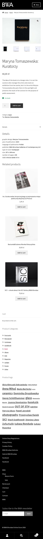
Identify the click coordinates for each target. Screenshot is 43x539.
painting (34, 406)
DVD (5, 356)
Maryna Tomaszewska (12, 117)
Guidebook (7, 345)
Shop (4, 474)
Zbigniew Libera (32, 419)
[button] (37, 20)
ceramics (7, 393)
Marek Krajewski (8, 407)
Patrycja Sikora (8, 410)
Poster (6, 366)
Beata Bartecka (24, 389)
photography (10, 415)
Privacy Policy (7, 442)
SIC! (4, 419)
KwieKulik (33, 402)
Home (6, 12)
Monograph (8, 339)
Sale (6, 480)
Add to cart (17, 106)
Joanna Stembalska (17, 402)
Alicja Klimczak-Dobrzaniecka (14, 384)
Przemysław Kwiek (29, 414)
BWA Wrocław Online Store (13, 527)
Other (6, 369)
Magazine (7, 359)
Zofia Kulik (8, 423)
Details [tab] (4, 127)
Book (11, 12)
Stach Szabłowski (16, 419)
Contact (5, 496)
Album (6, 352)
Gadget (6, 362)
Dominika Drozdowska (26, 393)
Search (21, 535)
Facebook (5, 458)
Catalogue (7, 342)
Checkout (5, 488)
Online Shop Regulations (10, 438)
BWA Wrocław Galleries (10, 450)
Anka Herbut (32, 385)
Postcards (7, 335)
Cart (3, 492)
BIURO (33, 389)
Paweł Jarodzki (23, 410)
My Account (6, 484)
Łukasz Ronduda (24, 423)
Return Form (9, 476)
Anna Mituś (9, 389)
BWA (4, 470)
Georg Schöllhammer (13, 398)
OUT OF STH (22, 406)
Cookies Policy (7, 446)
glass (29, 398)
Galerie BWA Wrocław (9, 454)
